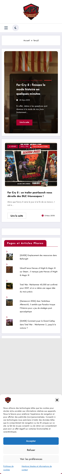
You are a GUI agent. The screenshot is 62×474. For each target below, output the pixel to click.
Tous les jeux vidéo (36, 80)
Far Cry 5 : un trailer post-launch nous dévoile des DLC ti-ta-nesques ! (29, 194)
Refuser (31, 450)
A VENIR (12, 146)
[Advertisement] (31, 369)
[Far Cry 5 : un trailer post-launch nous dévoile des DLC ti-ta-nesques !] (31, 164)
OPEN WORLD (26, 80)
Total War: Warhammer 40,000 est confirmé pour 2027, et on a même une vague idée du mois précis (38, 288)
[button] (57, 400)
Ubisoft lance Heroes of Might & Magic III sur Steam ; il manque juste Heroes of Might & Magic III (38, 272)
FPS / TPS (18, 80)
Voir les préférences (31, 459)
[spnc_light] (15, 27)
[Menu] (6, 27)
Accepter (31, 441)
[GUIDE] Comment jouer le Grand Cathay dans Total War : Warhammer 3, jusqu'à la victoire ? (38, 324)
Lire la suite (24, 122)
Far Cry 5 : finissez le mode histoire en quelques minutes (30, 89)
